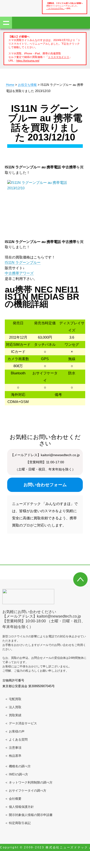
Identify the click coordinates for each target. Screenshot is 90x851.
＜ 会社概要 (13, 798)
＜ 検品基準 (13, 756)
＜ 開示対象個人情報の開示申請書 (29, 815)
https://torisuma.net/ (27, 60)
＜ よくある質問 (16, 739)
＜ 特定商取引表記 (18, 823)
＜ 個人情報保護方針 (19, 807)
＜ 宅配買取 (13, 699)
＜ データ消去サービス (21, 723)
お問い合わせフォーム (45, 484)
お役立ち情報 (27, 85)
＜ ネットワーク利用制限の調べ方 (29, 782)
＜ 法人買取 (13, 707)
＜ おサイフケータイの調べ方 (25, 790)
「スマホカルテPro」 (55, 8)
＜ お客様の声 (14, 731)
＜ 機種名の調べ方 (18, 766)
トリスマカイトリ (58, 57)
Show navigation (6, 23)
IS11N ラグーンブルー (23, 262)
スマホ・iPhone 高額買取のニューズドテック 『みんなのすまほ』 (19, 8)
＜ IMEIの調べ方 (16, 774)
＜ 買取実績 (13, 715)
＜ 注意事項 (13, 747)
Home (10, 85)
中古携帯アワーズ (19, 273)
